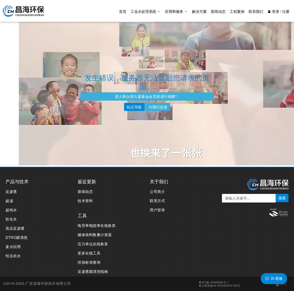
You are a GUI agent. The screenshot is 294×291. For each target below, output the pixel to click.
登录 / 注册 (280, 11)
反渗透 (11, 191)
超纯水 (11, 209)
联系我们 (256, 11)
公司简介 (157, 191)
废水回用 (13, 246)
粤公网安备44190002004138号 (219, 285)
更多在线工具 (89, 253)
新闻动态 (218, 11)
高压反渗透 (15, 228)
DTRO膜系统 (17, 237)
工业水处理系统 (143, 11)
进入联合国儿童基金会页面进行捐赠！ (147, 96)
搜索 (282, 198)
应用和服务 (174, 11)
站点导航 (134, 107)
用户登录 (157, 209)
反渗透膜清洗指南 (93, 271)
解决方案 (199, 11)
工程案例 (237, 11)
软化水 (11, 219)
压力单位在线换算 (93, 243)
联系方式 (157, 200)
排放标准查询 (89, 262)
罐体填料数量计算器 (95, 234)
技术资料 (85, 200)
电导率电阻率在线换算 (97, 225)
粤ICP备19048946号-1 (214, 282)
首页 (122, 11)
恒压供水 (13, 255)
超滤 (9, 200)
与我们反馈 (157, 107)
